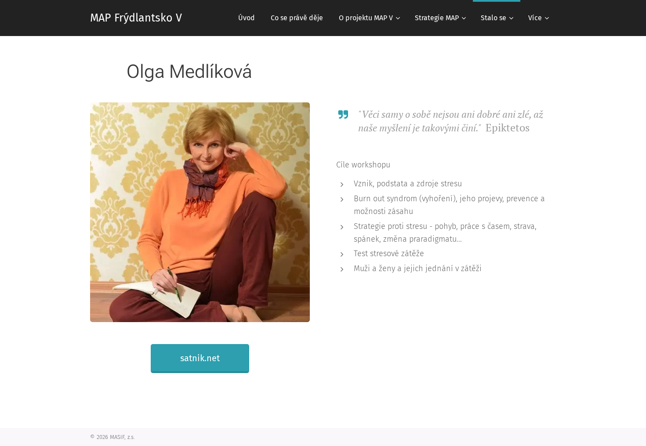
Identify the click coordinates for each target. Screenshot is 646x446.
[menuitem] (246, 18)
